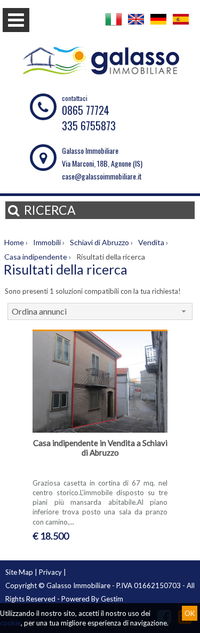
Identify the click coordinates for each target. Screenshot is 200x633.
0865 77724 (85, 110)
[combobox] (100, 311)
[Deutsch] (158, 25)
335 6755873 (89, 126)
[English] (136, 25)
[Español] (180, 25)
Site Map (19, 572)
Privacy (50, 572)
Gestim (112, 599)
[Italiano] (113, 25)
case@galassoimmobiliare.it (102, 176)
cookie (10, 623)
